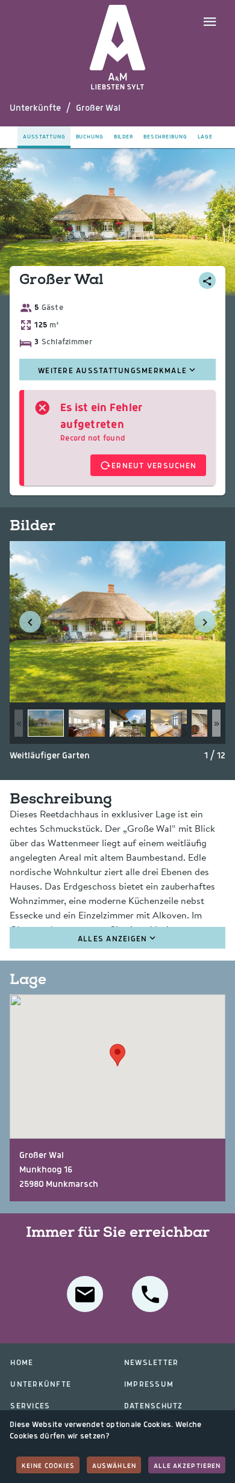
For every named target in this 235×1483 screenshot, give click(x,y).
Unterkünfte (35, 108)
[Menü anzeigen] (209, 20)
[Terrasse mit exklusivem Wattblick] (128, 723)
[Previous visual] (30, 622)
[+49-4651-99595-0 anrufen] (150, 1294)
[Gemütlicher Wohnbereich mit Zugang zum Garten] (87, 723)
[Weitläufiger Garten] (46, 723)
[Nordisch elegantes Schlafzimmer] (169, 723)
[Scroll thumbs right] (216, 723)
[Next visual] (205, 622)
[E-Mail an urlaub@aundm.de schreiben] (85, 1294)
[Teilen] (207, 280)
